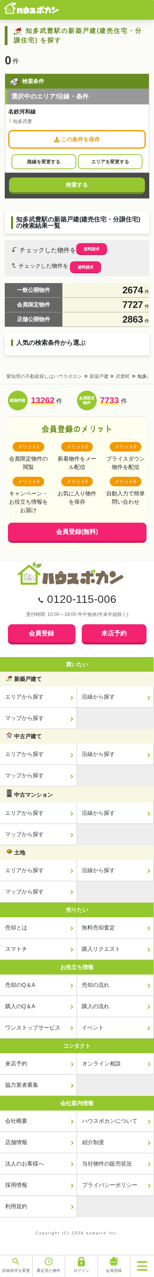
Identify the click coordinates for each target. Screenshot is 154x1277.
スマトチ (16, 949)
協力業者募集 (21, 1085)
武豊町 (123, 376)
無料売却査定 (98, 927)
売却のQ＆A (20, 985)
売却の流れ (95, 985)
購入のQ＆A (20, 1006)
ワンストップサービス (32, 1027)
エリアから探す (24, 696)
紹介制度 (93, 1142)
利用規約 (16, 1206)
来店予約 (114, 633)
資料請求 (92, 249)
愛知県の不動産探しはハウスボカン (44, 376)
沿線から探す (98, 696)
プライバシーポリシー (109, 1185)
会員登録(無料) (77, 531)
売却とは (16, 927)
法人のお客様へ (24, 1163)
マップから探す (24, 718)
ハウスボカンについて (109, 1121)
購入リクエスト (101, 949)
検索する (77, 184)
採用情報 (16, 1185)
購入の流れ (95, 1006)
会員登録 (41, 633)
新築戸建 (99, 376)
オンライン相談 (101, 1063)
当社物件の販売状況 (107, 1163)
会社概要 (16, 1121)
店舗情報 (16, 1142)
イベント (93, 1027)
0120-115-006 (81, 599)
